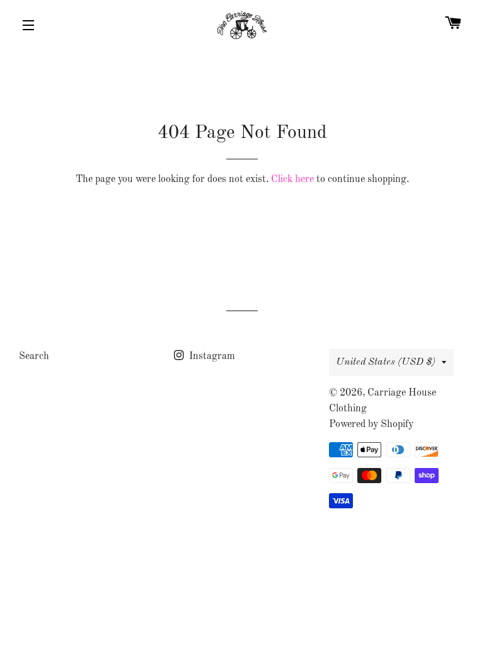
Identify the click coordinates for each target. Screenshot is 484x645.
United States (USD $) (385, 362)
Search (34, 356)
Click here (292, 179)
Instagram (211, 356)
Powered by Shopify (371, 425)
